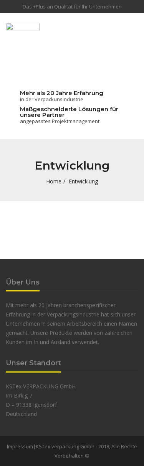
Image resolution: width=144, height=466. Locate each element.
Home (53, 181)
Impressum (20, 446)
